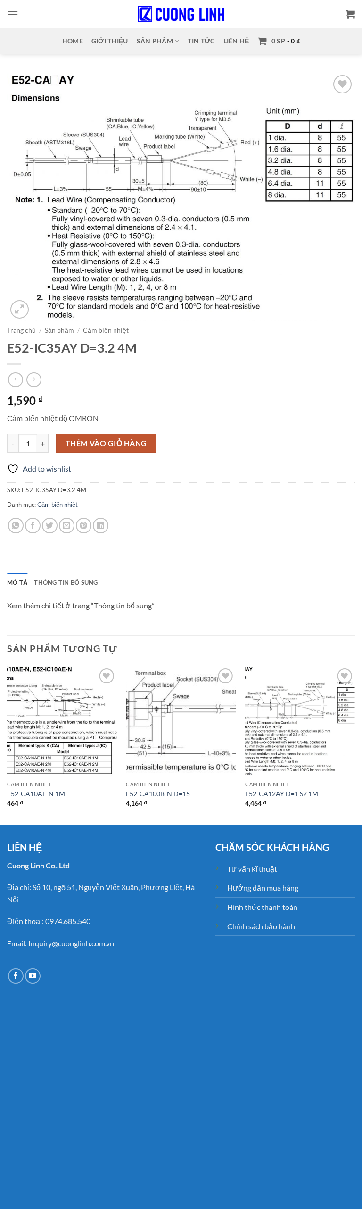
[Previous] (7, 744)
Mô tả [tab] (17, 582)
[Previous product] (33, 379)
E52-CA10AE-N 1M (36, 794)
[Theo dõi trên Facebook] (16, 976)
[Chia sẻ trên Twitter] (50, 525)
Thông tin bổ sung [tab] (66, 582)
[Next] (354, 744)
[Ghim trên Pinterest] (83, 525)
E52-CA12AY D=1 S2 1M (281, 794)
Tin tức (201, 41)
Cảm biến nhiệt (106, 330)
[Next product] (15, 379)
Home (72, 41)
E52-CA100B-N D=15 (158, 794)
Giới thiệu (109, 41)
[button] (12, 13)
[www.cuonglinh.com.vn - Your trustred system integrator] (181, 14)
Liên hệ (236, 41)
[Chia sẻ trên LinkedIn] (100, 525)
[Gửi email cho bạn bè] (66, 525)
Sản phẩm (155, 41)
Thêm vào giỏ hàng (106, 443)
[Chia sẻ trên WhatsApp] (16, 525)
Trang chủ (21, 330)
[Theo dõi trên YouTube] (33, 976)
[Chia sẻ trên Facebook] (33, 525)
